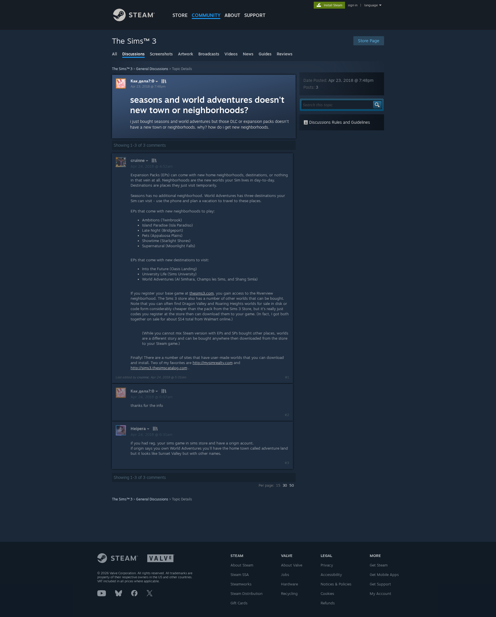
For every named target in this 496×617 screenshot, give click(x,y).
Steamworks (240, 584)
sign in (352, 5)
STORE (180, 15)
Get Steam (379, 565)
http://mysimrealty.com (212, 362)
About (232, 15)
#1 (287, 377)
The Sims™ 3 (122, 69)
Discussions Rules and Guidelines (339, 122)
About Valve (291, 565)
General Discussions (152, 69)
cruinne (143, 377)
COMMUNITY (206, 15)
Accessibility (331, 574)
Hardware (289, 584)
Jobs (285, 574)
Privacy (327, 565)
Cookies (327, 593)
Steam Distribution (246, 593)
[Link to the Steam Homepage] (134, 19)
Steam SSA (239, 574)
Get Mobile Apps (384, 574)
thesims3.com (201, 293)
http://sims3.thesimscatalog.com (159, 367)
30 (285, 485)
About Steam (241, 565)
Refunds (328, 603)
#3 (287, 463)
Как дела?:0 (142, 81)
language (371, 5)
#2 (287, 415)
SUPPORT (255, 15)
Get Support (380, 584)
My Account (380, 593)
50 (291, 485)
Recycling (289, 593)
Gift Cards (238, 603)
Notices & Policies (336, 584)
